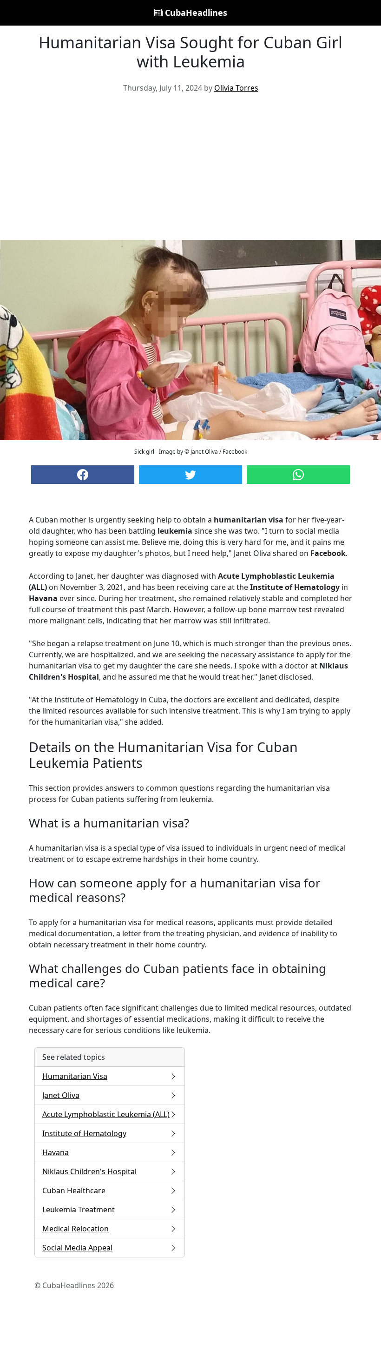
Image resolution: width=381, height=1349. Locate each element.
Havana (55, 1152)
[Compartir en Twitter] (190, 474)
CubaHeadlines (195, 12)
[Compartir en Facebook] (82, 474)
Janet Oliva (60, 1095)
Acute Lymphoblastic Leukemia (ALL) (106, 1114)
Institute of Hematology (84, 1133)
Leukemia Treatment (78, 1209)
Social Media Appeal (77, 1248)
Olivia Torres (236, 88)
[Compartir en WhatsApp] (298, 474)
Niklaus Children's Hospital (89, 1171)
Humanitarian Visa (74, 1076)
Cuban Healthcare (73, 1190)
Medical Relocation (75, 1228)
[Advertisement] (190, 170)
